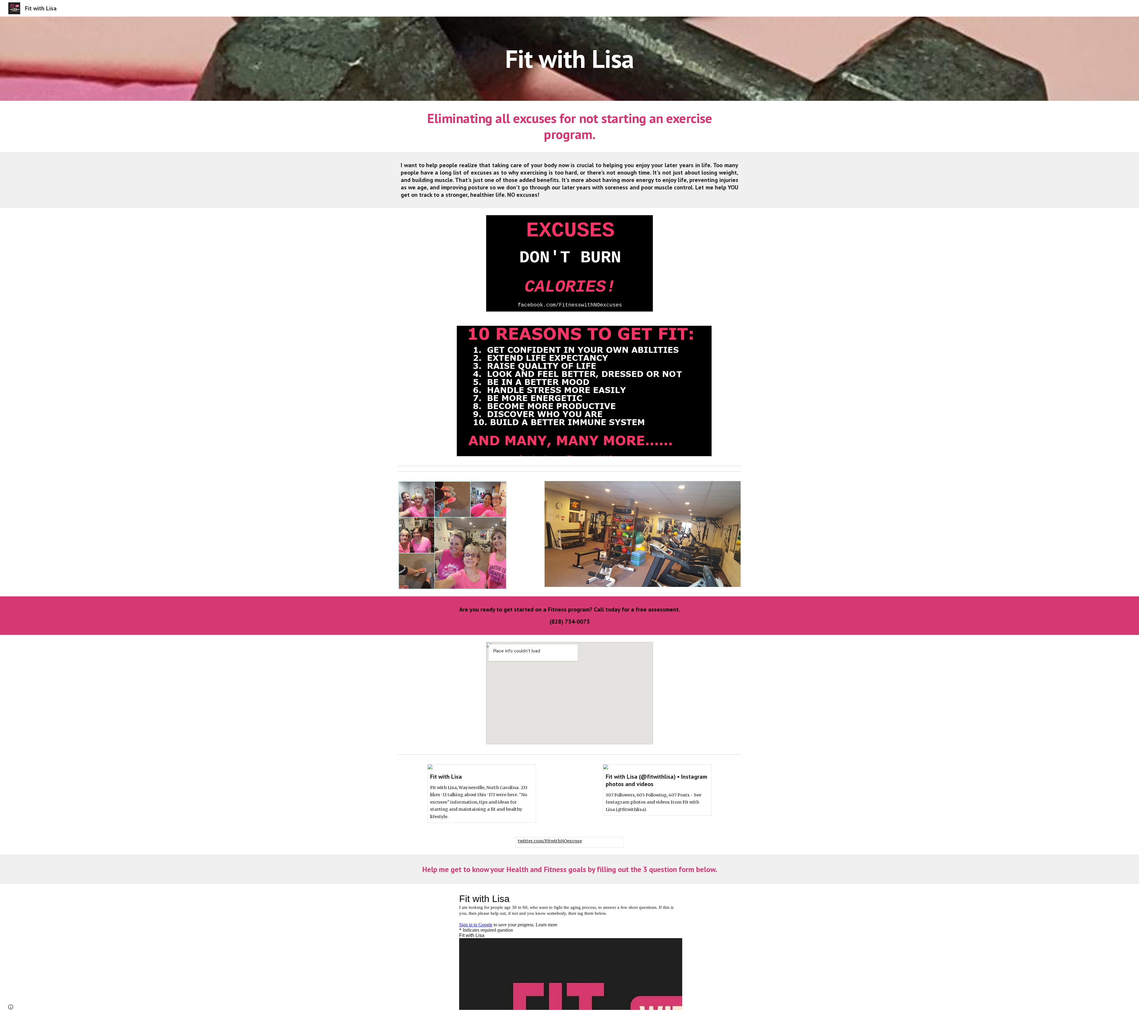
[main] (569, 59)
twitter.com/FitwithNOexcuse (550, 841)
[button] (11, 1007)
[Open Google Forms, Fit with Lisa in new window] (671, 898)
